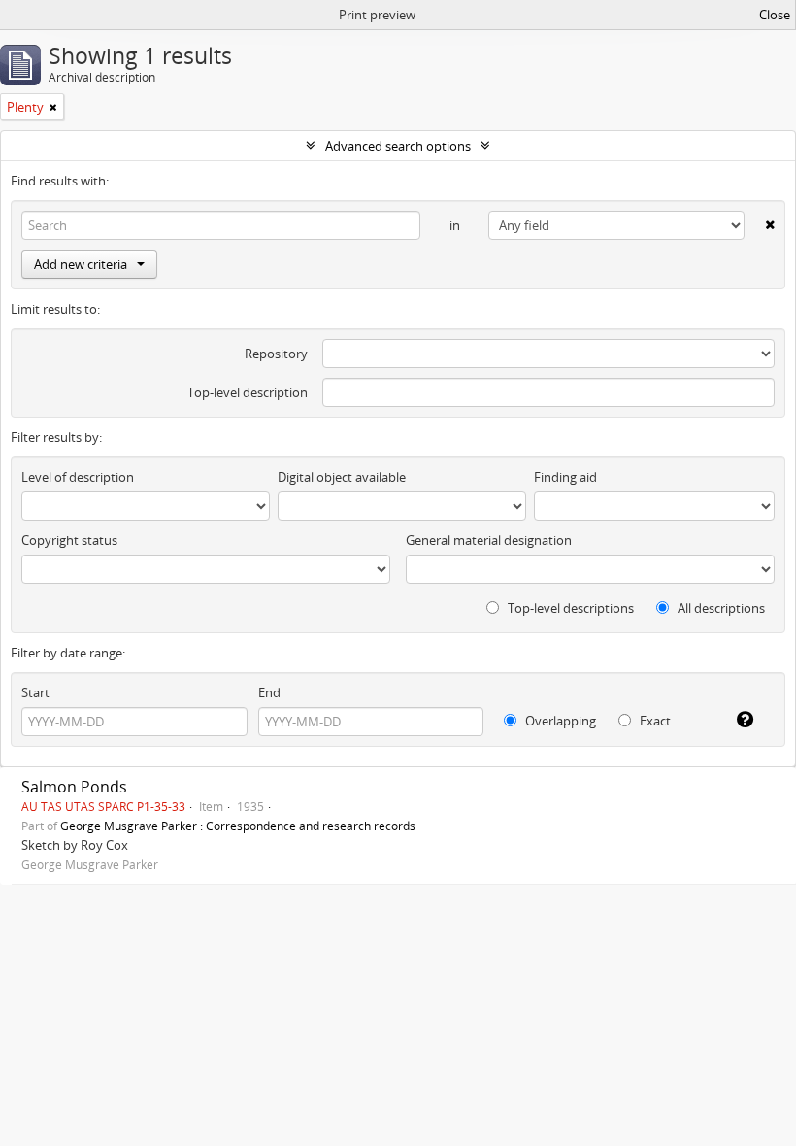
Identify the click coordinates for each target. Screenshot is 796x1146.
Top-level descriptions (569, 608)
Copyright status (69, 540)
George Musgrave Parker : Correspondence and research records (237, 825)
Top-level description (247, 392)
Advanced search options (398, 145)
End (269, 692)
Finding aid (565, 477)
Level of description (77, 477)
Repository (276, 353)
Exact (654, 720)
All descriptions (720, 608)
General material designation (489, 540)
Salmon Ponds (74, 786)
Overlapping (559, 720)
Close (774, 14)
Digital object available (342, 477)
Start (35, 692)
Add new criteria (80, 264)
